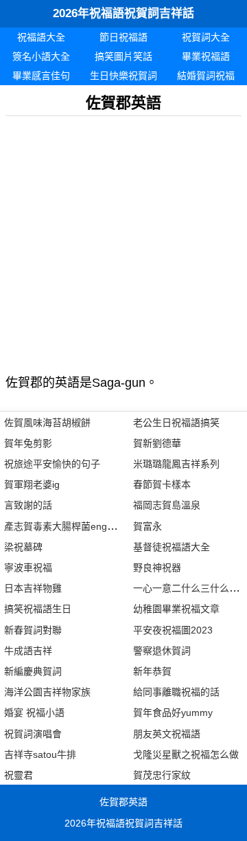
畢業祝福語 (206, 56)
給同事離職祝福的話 (176, 691)
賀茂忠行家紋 (162, 775)
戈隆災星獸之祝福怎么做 (186, 754)
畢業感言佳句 (41, 75)
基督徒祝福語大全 (171, 546)
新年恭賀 (152, 671)
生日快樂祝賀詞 (123, 75)
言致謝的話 (28, 505)
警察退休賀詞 (162, 650)
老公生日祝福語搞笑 (176, 422)
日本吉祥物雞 (33, 588)
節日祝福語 (123, 37)
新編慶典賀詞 (33, 671)
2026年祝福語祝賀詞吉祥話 (123, 13)
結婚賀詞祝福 (206, 75)
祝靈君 (18, 775)
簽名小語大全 (41, 56)
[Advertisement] (123, 239)
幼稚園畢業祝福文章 (176, 608)
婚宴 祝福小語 (34, 712)
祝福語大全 (41, 37)
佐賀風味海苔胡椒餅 (47, 422)
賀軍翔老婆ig (32, 484)
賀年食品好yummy (173, 712)
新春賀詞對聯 (33, 630)
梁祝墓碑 (23, 546)
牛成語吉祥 (28, 650)
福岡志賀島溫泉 (166, 505)
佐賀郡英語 (123, 801)
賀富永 (147, 526)
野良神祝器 (157, 567)
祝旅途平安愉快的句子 (52, 463)
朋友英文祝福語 (166, 733)
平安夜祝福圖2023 (173, 630)
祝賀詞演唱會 (33, 733)
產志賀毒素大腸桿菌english (62, 526)
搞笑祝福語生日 (37, 608)
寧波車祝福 (28, 567)
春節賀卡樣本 (162, 484)
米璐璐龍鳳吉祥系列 (176, 463)
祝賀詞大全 (206, 37)
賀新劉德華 (157, 443)
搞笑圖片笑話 (123, 56)
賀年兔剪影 (28, 443)
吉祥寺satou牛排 (40, 754)
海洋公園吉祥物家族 (47, 691)
